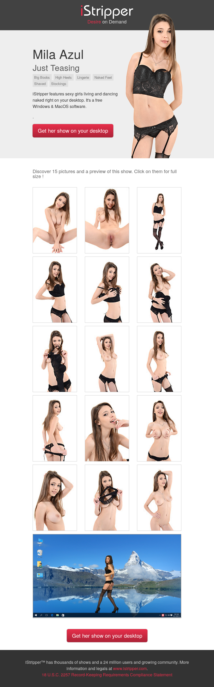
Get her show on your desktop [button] (73, 130)
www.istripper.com (130, 668)
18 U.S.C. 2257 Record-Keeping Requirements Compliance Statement (107, 675)
